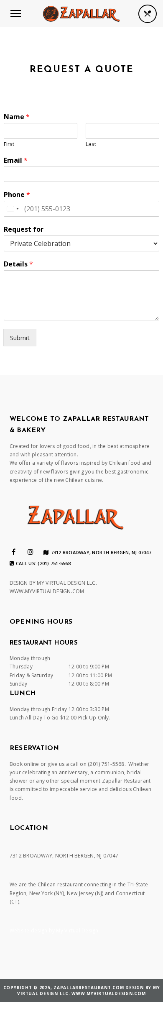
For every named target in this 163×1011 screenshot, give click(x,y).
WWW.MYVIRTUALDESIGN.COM (47, 591)
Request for (23, 229)
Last (91, 144)
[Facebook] (13, 551)
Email (16, 160)
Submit (20, 337)
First (9, 144)
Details (18, 264)
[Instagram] (30, 551)
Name (17, 117)
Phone (17, 194)
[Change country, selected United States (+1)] (12, 209)
